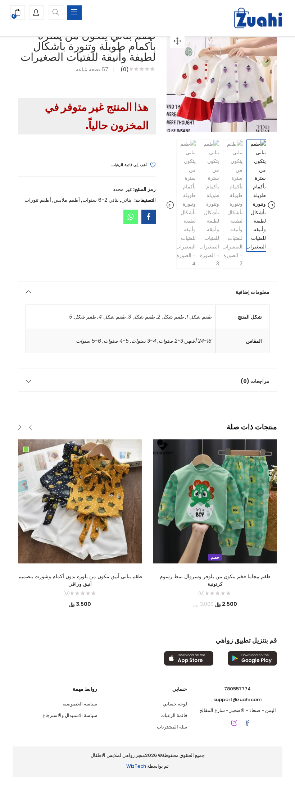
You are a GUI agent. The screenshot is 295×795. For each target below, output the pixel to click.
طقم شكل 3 (141, 316)
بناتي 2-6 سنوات (100, 200)
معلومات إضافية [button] (252, 292)
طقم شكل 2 (170, 316)
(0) (125, 69)
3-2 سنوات (171, 340)
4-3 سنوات (143, 340)
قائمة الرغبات (173, 715)
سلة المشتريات (172, 726)
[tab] (147, 292)
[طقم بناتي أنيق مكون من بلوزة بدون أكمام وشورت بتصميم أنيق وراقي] (80, 501)
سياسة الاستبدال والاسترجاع (69, 715)
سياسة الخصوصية (80, 703)
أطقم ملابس (67, 200)
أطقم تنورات (37, 200)
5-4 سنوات (116, 340)
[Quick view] (87, 553)
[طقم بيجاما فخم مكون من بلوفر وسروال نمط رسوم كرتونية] (215, 501)
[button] (17, 13)
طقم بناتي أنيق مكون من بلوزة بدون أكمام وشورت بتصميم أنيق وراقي (80, 580)
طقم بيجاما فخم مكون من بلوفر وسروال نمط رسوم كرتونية (215, 580)
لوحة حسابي (175, 703)
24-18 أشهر (199, 340)
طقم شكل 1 (199, 316)
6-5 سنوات (88, 340)
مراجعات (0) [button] (255, 381)
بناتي (126, 200)
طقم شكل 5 (82, 316)
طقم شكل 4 (112, 316)
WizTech (136, 766)
